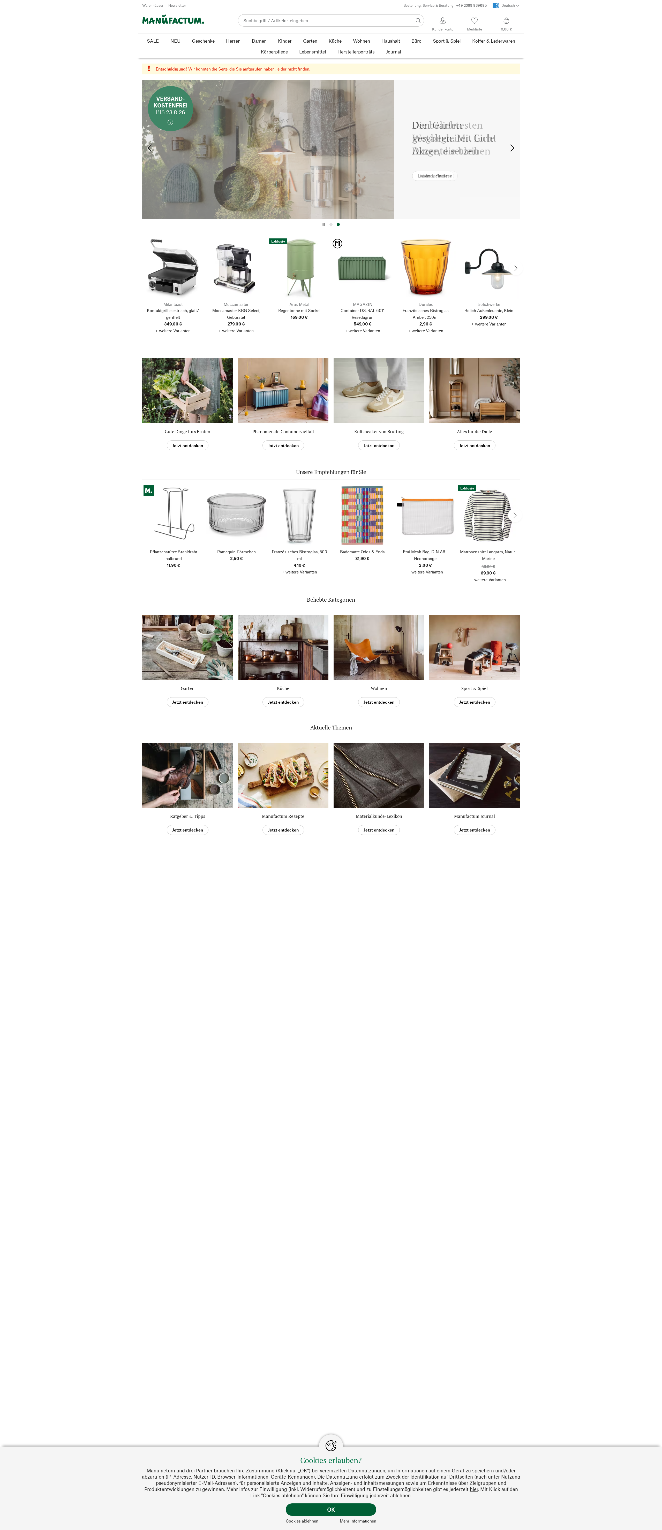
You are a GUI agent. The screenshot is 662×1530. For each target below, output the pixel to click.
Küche (283, 688)
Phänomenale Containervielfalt (283, 431)
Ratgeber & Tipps (187, 816)
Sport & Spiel (474, 688)
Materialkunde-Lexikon (379, 816)
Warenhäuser (152, 5)
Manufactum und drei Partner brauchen (191, 1470)
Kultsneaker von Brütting (379, 431)
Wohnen (379, 688)
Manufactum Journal (474, 816)
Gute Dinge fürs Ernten (187, 431)
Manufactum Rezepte (283, 816)
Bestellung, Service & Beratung (445, 5)
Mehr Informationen (358, 1520)
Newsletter (177, 5)
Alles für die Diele (474, 431)
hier (474, 1489)
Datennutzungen (366, 1470)
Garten (187, 688)
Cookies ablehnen (302, 1520)
